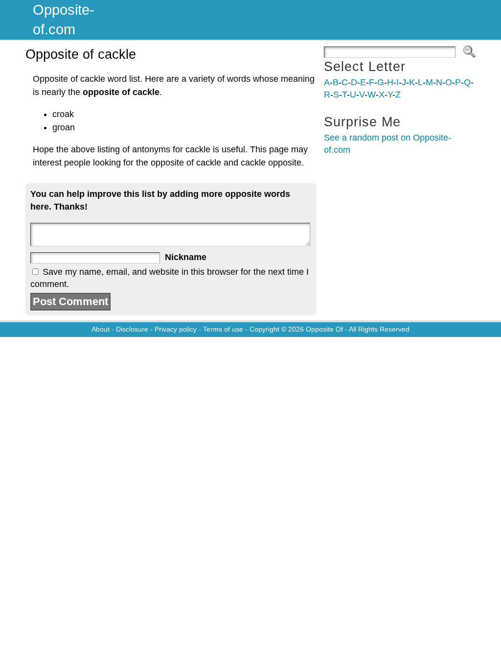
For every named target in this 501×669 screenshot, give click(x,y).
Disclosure (132, 329)
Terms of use (223, 329)
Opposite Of (324, 329)
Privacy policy (176, 329)
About (100, 329)
